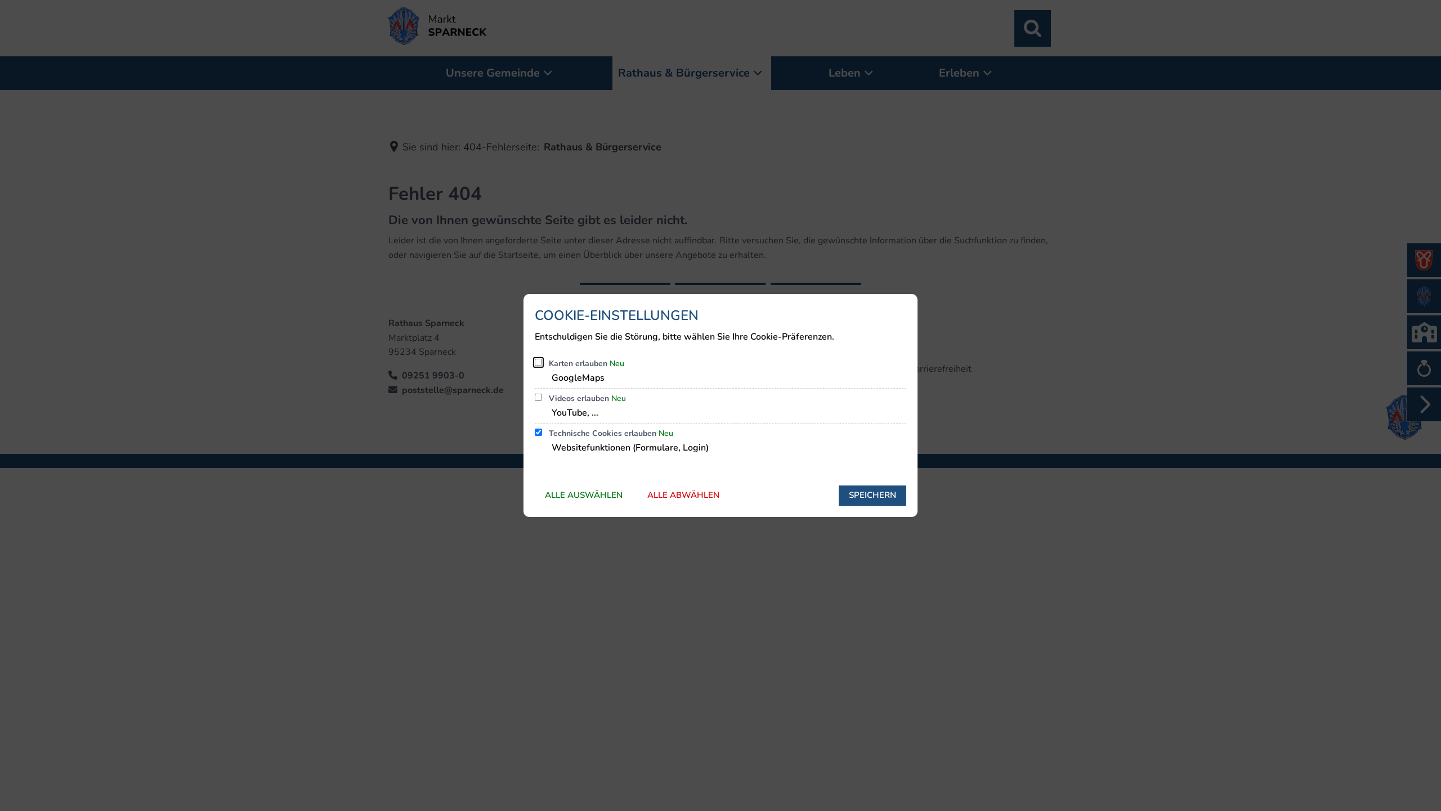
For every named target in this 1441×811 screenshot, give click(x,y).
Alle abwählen (683, 495)
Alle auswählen (584, 495)
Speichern (872, 495)
